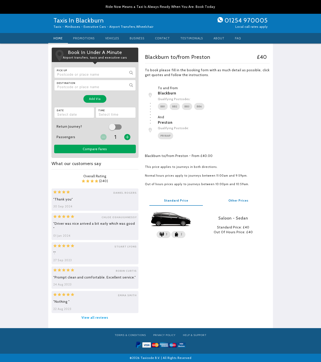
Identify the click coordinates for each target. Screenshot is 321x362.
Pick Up (62, 70)
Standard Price (176, 200)
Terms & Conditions (130, 335)
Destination (66, 83)
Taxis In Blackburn (79, 20)
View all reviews (94, 318)
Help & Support (195, 335)
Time (101, 110)
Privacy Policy (164, 335)
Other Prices (238, 200)
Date (60, 110)
